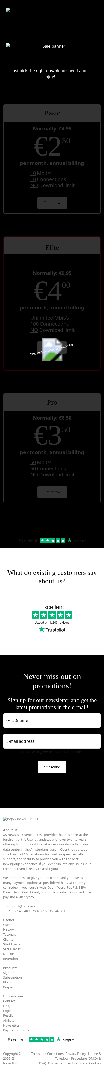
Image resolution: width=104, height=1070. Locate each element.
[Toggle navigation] (94, 11)
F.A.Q (6, 1006)
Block (7, 982)
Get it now (52, 203)
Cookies (95, 1063)
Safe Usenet (12, 949)
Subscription (12, 977)
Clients (8, 939)
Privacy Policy (76, 1053)
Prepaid (9, 987)
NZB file (9, 954)
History (8, 929)
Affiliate (8, 1020)
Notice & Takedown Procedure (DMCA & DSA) (70, 1058)
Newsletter (11, 1025)
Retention (10, 958)
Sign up (8, 972)
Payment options (16, 1030)
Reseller (9, 1015)
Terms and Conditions (47, 1053)
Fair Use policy (76, 1063)
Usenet (8, 924)
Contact (9, 1001)
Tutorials (9, 934)
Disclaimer (56, 1063)
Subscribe (52, 767)
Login (7, 1010)
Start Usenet (12, 944)
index (34, 818)
